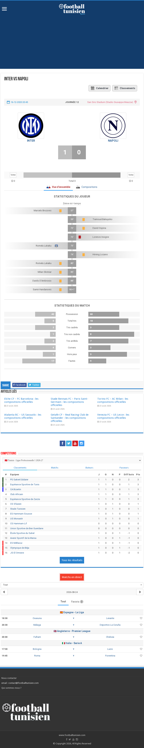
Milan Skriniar (44, 272)
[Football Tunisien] (72, 8)
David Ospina (99, 228)
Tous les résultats (71, 560)
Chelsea (110, 637)
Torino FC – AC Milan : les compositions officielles (112, 400)
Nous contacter (9, 678)
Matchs (54, 467)
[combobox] (72, 584)
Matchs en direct (72, 577)
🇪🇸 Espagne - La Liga (72, 612)
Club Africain (16, 494)
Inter (31, 140)
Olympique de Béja (19, 548)
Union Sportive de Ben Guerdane (26, 528)
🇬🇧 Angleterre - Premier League (72, 631)
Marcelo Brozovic (42, 210)
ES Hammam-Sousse (21, 513)
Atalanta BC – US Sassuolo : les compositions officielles (22, 416)
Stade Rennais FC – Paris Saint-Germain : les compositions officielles (69, 402)
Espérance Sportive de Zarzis (25, 499)
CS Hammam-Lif (18, 523)
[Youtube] (75, 443)
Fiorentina (110, 655)
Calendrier (102, 88)
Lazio (110, 649)
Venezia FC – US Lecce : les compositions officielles (113, 416)
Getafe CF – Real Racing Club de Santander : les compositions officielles (70, 418)
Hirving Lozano (100, 254)
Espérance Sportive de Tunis (24, 484)
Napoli (113, 140)
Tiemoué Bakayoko (102, 219)
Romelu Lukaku (43, 245)
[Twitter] (69, 443)
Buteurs (89, 467)
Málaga (37, 625)
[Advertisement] (72, 44)
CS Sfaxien (15, 504)
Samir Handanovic (42, 289)
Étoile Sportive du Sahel (22, 533)
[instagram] (81, 443)
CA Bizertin (15, 489)
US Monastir (16, 518)
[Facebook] (62, 443)
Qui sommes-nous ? (11, 688)
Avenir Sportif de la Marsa (23, 538)
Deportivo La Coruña (110, 625)
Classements (127, 88)
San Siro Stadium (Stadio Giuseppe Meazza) (110, 102)
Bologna (37, 649)
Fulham (37, 637)
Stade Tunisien (17, 508)
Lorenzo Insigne (101, 237)
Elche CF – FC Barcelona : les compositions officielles (21, 400)
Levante (110, 618)
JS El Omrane (17, 552)
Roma (37, 655)
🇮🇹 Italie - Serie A (72, 643)
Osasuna (37, 618)
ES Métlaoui (16, 543)
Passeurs (124, 467)
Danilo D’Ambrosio (41, 280)
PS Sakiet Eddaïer (19, 479)
